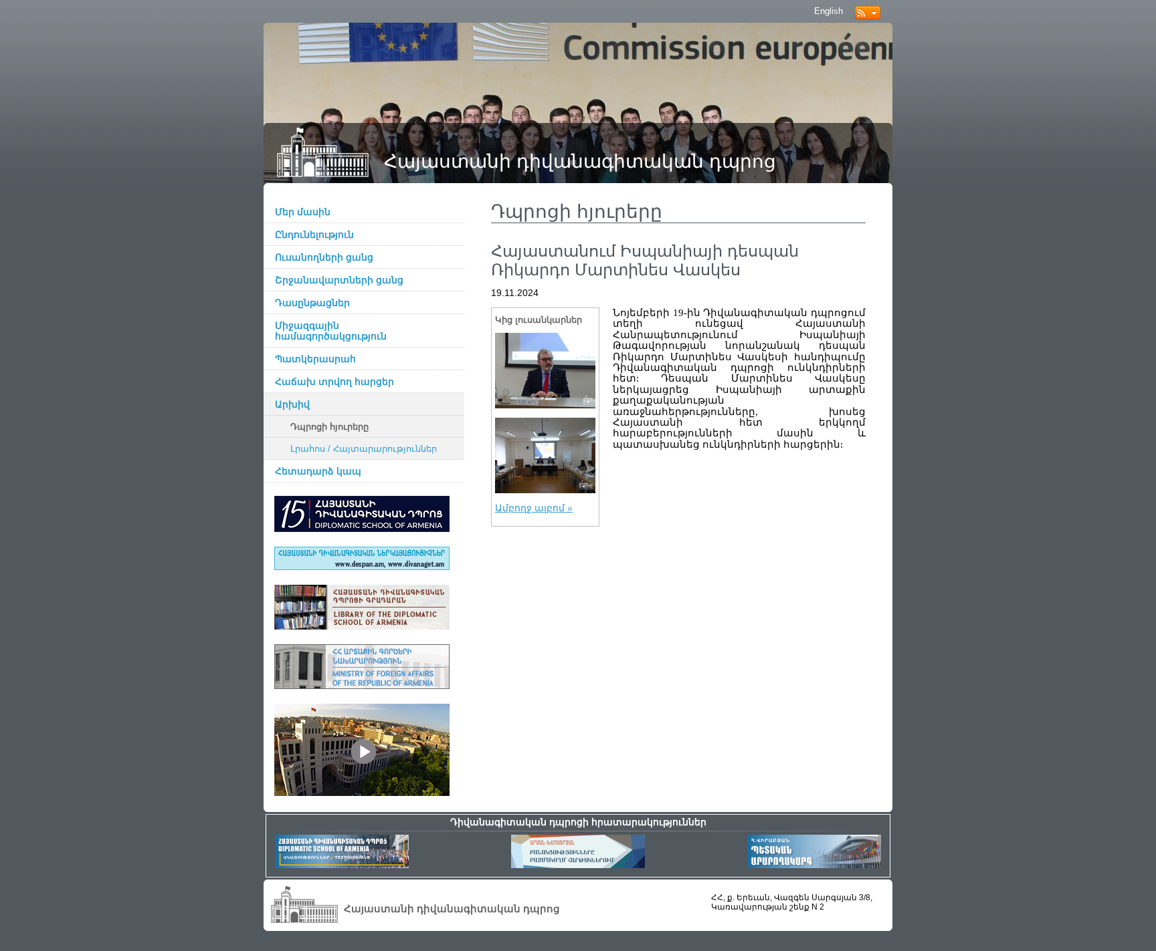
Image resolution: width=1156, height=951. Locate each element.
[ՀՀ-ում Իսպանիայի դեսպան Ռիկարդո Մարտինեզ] (545, 370)
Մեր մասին (302, 212)
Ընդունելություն (314, 234)
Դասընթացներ (312, 302)
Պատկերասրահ (315, 359)
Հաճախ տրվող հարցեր (334, 381)
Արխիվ (292, 404)
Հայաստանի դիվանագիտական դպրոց (580, 161)
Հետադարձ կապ (318, 471)
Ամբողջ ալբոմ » (534, 508)
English (828, 11)
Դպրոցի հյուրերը (329, 427)
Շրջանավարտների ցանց (339, 280)
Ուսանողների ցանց (324, 257)
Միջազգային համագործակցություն (331, 331)
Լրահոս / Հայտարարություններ (363, 449)
